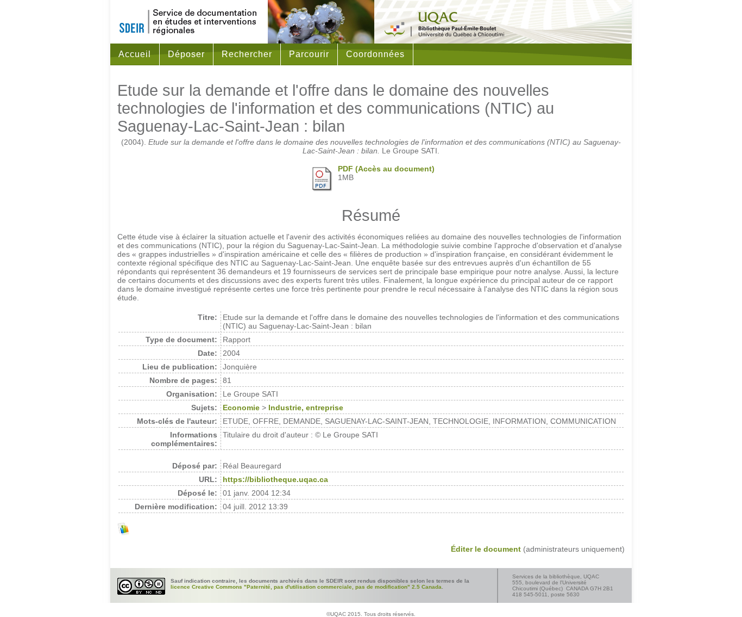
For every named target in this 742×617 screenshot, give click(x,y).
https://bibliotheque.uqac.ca (275, 479)
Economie (241, 407)
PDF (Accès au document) (386, 168)
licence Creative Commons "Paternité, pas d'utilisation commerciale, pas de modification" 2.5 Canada (306, 587)
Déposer (186, 54)
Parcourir (309, 54)
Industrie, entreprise (305, 407)
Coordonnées (375, 54)
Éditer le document (486, 549)
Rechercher (247, 54)
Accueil (134, 54)
